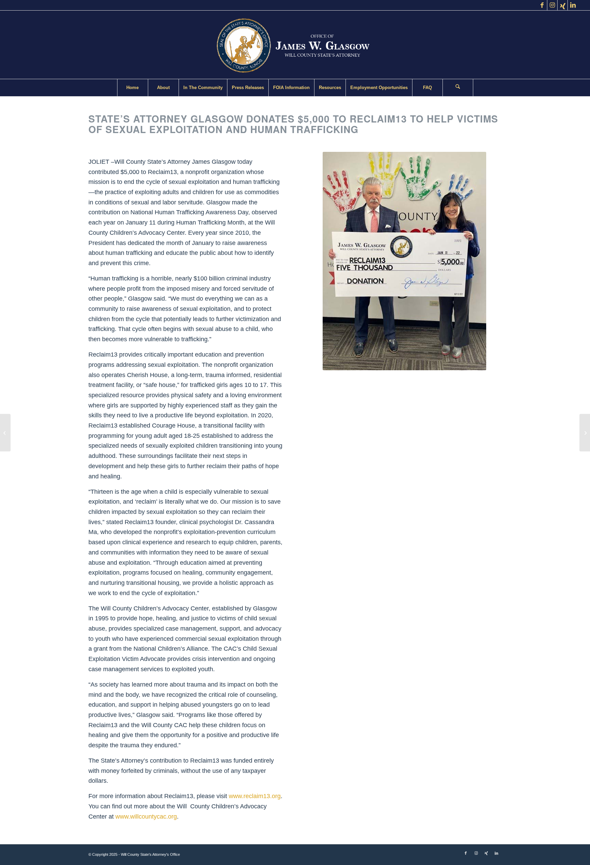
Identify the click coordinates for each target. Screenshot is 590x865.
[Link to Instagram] (552, 5)
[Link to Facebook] (542, 5)
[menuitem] (132, 87)
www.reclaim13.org (255, 796)
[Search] (457, 87)
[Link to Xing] (562, 5)
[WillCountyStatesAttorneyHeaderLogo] (295, 45)
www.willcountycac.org (146, 816)
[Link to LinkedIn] (573, 5)
